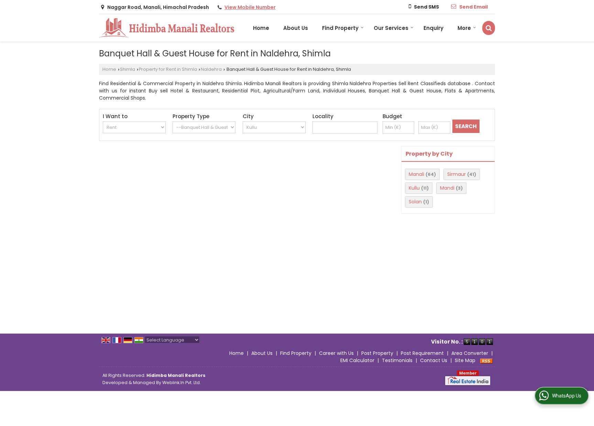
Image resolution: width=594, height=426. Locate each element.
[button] (250, 7)
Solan (415, 201)
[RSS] (486, 360)
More (464, 28)
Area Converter (469, 353)
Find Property (340, 28)
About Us (295, 28)
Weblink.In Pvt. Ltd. (181, 382)
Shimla (127, 69)
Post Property (377, 353)
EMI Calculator (357, 360)
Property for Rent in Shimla (168, 69)
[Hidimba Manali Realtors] (167, 27)
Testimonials (397, 360)
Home (261, 28)
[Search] (488, 28)
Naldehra (211, 69)
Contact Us (433, 360)
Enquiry (433, 28)
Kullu (414, 187)
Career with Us (336, 353)
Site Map (465, 360)
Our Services (391, 28)
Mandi (447, 187)
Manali (416, 174)
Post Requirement (422, 353)
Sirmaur (456, 174)
